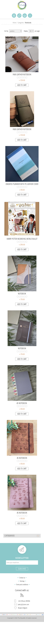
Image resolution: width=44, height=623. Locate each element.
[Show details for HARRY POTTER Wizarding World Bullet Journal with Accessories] (22, 219)
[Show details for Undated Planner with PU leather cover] (22, 164)
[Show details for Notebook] (22, 273)
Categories (21, 22)
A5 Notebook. (22, 403)
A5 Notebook (22, 458)
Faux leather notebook (22, 74)
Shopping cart (25, 15)
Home (14, 22)
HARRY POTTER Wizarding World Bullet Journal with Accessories (22, 239)
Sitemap (22, 581)
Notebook (22, 293)
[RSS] (22, 595)
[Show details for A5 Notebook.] (22, 383)
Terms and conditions (22, 584)
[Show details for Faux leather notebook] (22, 54)
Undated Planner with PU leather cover (22, 184)
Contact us (22, 577)
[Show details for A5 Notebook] (22, 438)
